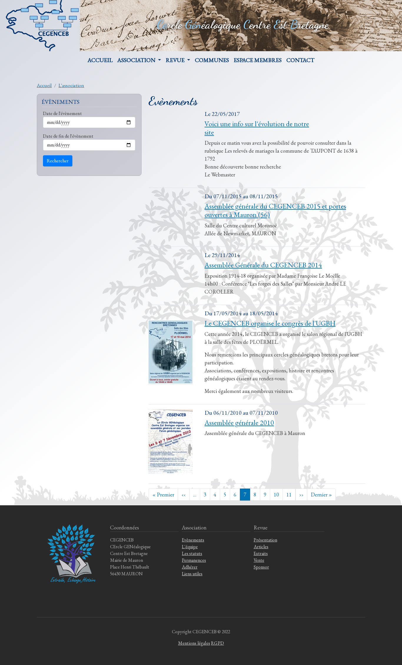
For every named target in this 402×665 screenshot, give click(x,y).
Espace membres (258, 60)
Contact (300, 60)
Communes (212, 60)
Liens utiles (192, 574)
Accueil (100, 60)
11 (289, 494)
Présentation (265, 540)
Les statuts (192, 553)
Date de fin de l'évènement (68, 136)
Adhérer (189, 567)
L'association (71, 85)
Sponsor (261, 567)
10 (276, 494)
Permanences (194, 560)
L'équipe (190, 547)
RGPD (217, 643)
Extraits (261, 553)
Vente (259, 560)
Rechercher (58, 161)
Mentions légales (194, 643)
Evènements (193, 540)
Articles (261, 547)
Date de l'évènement (62, 113)
